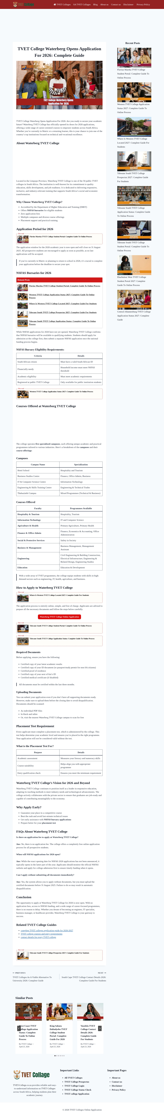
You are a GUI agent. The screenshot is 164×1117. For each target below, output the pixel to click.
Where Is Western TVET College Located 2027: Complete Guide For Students (59, 595)
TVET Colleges (64, 4)
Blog (95, 4)
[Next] (100, 1028)
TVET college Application (76, 1094)
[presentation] (28, 1012)
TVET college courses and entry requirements (41, 934)
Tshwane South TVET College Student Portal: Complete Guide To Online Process (61, 626)
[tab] (55, 1055)
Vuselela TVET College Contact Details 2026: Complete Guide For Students (88, 1032)
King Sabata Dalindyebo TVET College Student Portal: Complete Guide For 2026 (58, 1032)
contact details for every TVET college (38, 937)
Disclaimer (128, 4)
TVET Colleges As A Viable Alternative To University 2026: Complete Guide (32, 977)
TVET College (26, 1044)
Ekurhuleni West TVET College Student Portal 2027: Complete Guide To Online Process (131, 281)
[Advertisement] (59, 25)
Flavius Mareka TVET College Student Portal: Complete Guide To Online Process (61, 237)
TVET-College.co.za (22, 1085)
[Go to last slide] (19, 1028)
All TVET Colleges (73, 1077)
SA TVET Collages (82, 4)
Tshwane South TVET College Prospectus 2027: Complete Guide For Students (59, 953)
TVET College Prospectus (76, 1082)
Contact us (116, 4)
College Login (74, 1086)
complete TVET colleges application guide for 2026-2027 (47, 930)
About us (104, 4)
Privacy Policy (143, 4)
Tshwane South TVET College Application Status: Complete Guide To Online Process (62, 639)
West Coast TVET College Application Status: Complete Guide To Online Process (28, 1032)
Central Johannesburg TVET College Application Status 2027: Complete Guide (134, 315)
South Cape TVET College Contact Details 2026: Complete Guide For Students (84, 977)
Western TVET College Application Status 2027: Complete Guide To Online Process (61, 392)
